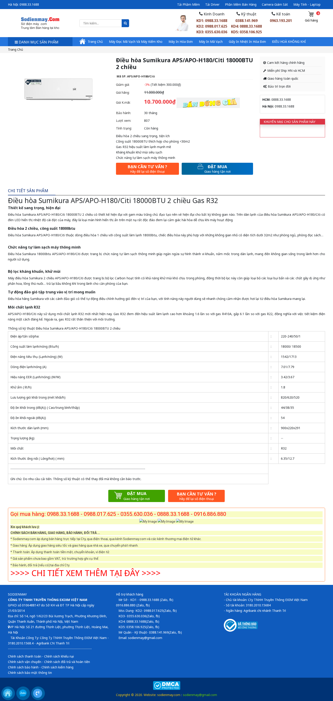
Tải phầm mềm (188, 4)
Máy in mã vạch (211, 41)
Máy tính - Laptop (307, 4)
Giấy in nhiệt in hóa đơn (247, 41)
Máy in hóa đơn (181, 41)
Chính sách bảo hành (23, 667)
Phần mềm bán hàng (240, 4)
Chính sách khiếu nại (59, 656)
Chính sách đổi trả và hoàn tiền (67, 662)
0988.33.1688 (29, 4)
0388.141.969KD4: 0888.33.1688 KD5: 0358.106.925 (246, 26)
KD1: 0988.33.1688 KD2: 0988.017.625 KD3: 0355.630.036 (211, 26)
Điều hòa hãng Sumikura (26, 299)
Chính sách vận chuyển (24, 662)
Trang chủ (95, 41)
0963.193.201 (281, 20)
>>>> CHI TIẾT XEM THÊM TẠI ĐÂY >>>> (85, 573)
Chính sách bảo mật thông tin (30, 672)
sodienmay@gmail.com (200, 695)
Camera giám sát (275, 4)
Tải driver (212, 4)
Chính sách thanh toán (24, 656)
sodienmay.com (168, 695)
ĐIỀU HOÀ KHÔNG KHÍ (289, 41)
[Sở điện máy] (40, 23)
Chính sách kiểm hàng (57, 667)
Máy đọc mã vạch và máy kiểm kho (135, 41)
